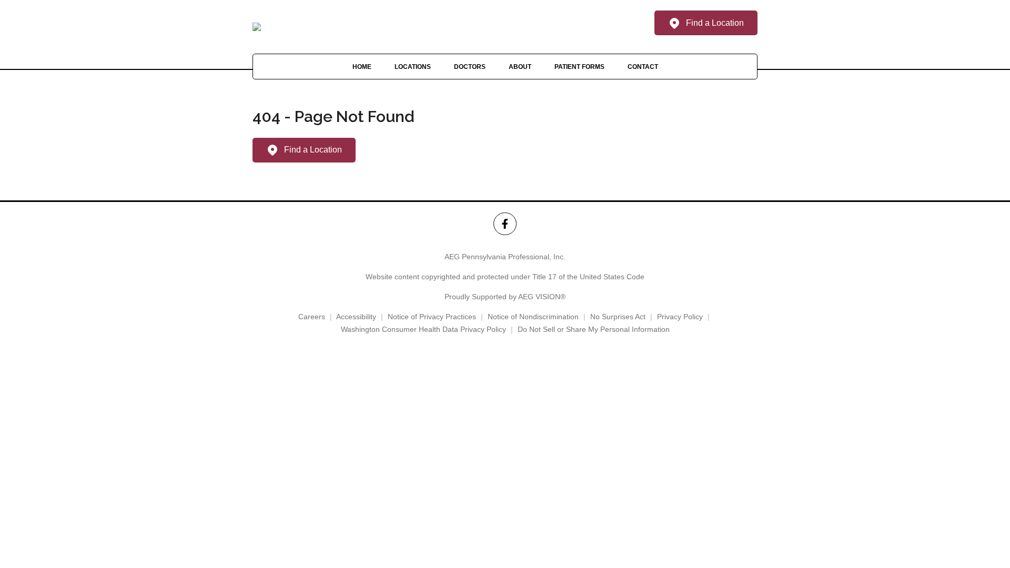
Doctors (470, 66)
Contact (643, 66)
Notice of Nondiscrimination (533, 316)
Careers (311, 316)
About (520, 66)
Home (361, 66)
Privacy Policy (680, 316)
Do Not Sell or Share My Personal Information (594, 329)
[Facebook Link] (504, 223)
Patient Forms (579, 66)
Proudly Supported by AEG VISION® (505, 296)
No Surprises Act (617, 316)
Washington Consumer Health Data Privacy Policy (423, 329)
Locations (413, 66)
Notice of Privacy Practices (432, 316)
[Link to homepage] (256, 27)
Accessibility (356, 316)
